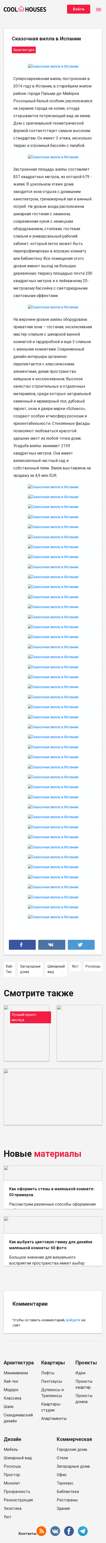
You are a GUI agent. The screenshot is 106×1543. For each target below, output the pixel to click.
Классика (12, 1398)
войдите (73, 1320)
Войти (78, 9)
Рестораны (67, 1500)
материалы (58, 1154)
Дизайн (12, 1439)
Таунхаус (65, 1483)
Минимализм (16, 1373)
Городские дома (72, 1449)
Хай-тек (11, 1381)
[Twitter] (81, 945)
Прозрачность (17, 1491)
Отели (62, 1458)
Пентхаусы (51, 1381)
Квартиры (53, 1363)
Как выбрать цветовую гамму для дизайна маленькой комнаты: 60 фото (50, 1245)
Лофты (47, 1373)
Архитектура (19, 1363)
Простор (12, 1474)
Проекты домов (84, 1398)
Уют (8, 1517)
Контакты (27, 1534)
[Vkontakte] (51, 945)
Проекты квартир (84, 1384)
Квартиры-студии (51, 1407)
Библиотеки (68, 1491)
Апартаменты (54, 1418)
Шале (9, 1406)
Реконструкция (18, 1500)
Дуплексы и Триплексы (52, 1392)
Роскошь (12, 1466)
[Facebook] (22, 945)
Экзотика (12, 1508)
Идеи (80, 1373)
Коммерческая (74, 1439)
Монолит (12, 1483)
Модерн (11, 1389)
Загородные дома (73, 1466)
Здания (63, 1508)
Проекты (86, 1363)
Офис (62, 1474)
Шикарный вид (18, 1458)
